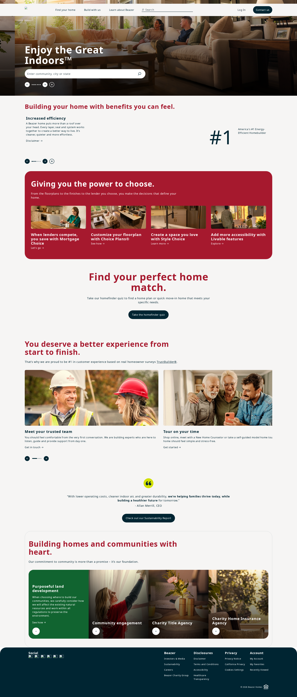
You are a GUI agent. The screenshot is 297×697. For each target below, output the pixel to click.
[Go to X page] (49, 657)
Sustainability (172, 664)
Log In (242, 10)
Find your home (65, 10)
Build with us (92, 10)
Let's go (36, 248)
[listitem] (91, 410)
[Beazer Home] (36, 10)
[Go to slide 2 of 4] (37, 84)
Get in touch (33, 447)
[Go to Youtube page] (55, 657)
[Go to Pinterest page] (61, 657)
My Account (256, 658)
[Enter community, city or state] (139, 74)
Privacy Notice (233, 658)
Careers (168, 669)
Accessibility (201, 669)
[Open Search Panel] (143, 9)
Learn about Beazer (121, 10)
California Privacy (235, 664)
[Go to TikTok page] (43, 657)
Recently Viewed (259, 669)
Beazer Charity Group (176, 675)
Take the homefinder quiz (148, 314)
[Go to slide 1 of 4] (34, 84)
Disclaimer (200, 658)
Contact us (263, 10)
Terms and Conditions (206, 664)
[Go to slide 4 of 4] (40, 84)
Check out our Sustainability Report (148, 518)
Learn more (158, 243)
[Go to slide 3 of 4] (39, 458)
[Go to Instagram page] (37, 657)
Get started (170, 447)
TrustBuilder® (167, 362)
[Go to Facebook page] (30, 657)
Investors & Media (174, 658)
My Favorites (257, 664)
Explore (216, 243)
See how (96, 243)
